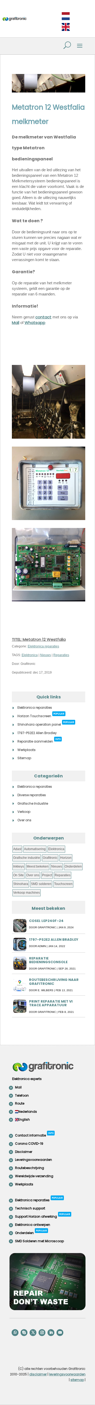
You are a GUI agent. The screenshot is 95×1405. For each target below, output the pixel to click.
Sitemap (24, 758)
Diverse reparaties (31, 795)
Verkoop (23, 811)
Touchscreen (63, 884)
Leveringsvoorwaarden (33, 1159)
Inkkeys (18, 866)
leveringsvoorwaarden (67, 1374)
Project (47, 875)
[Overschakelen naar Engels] (65, 27)
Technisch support (30, 1208)
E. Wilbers (45, 990)
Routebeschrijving (29, 1168)
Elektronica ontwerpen (32, 1224)
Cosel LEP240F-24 (46, 920)
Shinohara (20, 884)
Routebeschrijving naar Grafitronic (54, 981)
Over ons (24, 820)
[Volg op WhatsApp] (15, 1332)
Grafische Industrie (32, 803)
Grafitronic (50, 858)
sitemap (77, 1380)
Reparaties (61, 655)
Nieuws (45, 655)
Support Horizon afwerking (42, 1216)
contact (43, 317)
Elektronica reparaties (43, 646)
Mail (15, 322)
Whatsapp (35, 322)
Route (19, 1103)
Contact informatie (34, 1135)
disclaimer (38, 1374)
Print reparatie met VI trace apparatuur (51, 1003)
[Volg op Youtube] (59, 1332)
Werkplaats (26, 750)
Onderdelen (73, 866)
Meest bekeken (38, 866)
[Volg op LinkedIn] (51, 1332)
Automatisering (35, 849)
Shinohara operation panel (45, 724)
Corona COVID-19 (29, 1143)
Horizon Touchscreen (40, 715)
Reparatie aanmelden (39, 741)
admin (41, 946)
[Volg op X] (33, 1332)
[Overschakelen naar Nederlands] (65, 16)
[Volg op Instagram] (42, 1332)
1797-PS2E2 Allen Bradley (37, 733)
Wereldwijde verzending (34, 1176)
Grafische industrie (26, 858)
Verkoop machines (26, 892)
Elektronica (30, 655)
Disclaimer (23, 1151)
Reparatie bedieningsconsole (48, 960)
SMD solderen (41, 884)
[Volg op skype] (24, 1332)
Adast (17, 849)
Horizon (66, 858)
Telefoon (22, 1095)
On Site (18, 875)
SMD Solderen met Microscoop (39, 1241)
